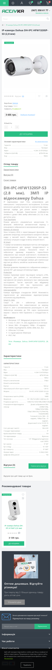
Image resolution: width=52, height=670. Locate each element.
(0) (23, 96)
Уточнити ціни (14, 602)
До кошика (26, 134)
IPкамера (17, 341)
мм (9, 344)
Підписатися (42, 626)
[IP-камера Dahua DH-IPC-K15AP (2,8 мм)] (14, 510)
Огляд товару (11, 164)
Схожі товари (10, 180)
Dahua (15, 103)
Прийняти (27, 665)
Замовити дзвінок (42, 13)
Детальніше (8, 658)
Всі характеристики (41, 141)
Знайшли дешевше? (27, 115)
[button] (21, 3)
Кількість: (8, 123)
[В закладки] (23, 495)
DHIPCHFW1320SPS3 (37, 341)
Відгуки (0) (8, 175)
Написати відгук (38, 466)
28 (47, 341)
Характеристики (11, 169)
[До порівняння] (23, 498)
